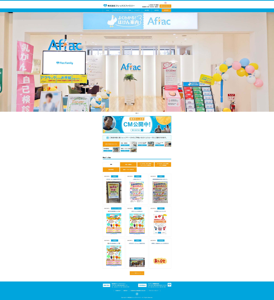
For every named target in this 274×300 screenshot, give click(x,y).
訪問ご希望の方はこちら (111, 144)
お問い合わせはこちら (165, 6)
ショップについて (117, 10)
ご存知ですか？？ (137, 179)
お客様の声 (117, 290)
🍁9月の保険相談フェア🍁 (114, 211)
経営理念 (156, 10)
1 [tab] (136, 113)
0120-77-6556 (150, 5)
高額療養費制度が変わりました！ (160, 179)
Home (107, 10)
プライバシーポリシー (154, 290)
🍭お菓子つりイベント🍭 (160, 211)
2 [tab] (137, 113)
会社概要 (147, 10)
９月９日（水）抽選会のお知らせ (113, 179)
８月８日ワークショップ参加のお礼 (137, 243)
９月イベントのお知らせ (136, 211)
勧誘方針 (126, 290)
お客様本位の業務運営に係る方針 (138, 290)
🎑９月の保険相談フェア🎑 (114, 243)
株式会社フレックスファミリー (121, 6)
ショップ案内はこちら (136, 273)
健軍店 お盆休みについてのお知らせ (160, 243)
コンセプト (137, 10)
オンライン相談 (127, 10)
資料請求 (166, 10)
